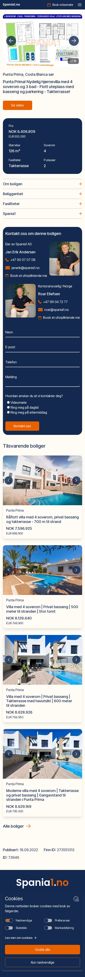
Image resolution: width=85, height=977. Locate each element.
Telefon (11, 362)
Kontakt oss (22, 426)
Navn (9, 332)
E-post (10, 347)
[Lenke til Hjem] (42, 883)
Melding (11, 377)
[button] (11, 41)
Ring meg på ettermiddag (28, 412)
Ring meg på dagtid (24, 407)
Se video (17, 105)
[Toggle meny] (79, 4)
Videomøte (18, 402)
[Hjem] (11, 4)
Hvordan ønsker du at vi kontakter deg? (34, 396)
